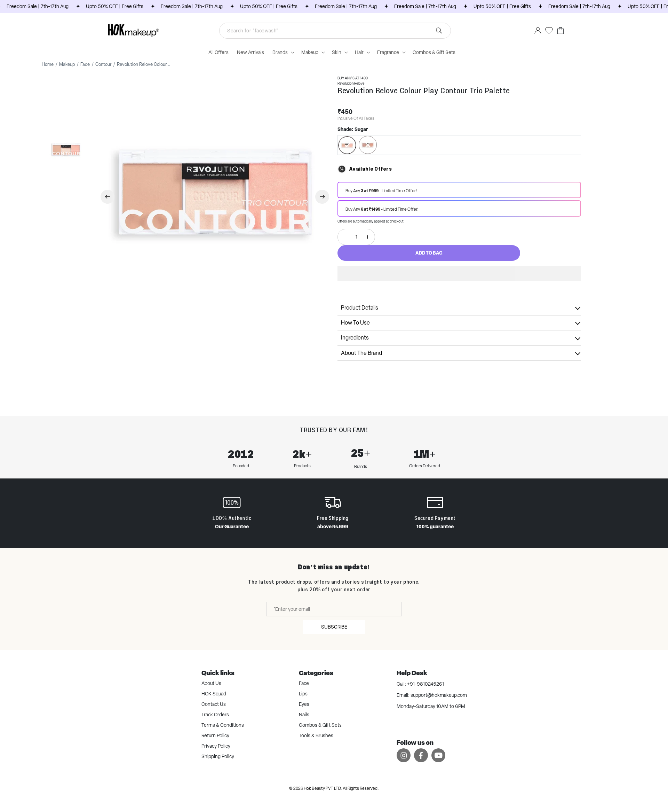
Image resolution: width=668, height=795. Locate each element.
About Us (211, 683)
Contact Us (213, 704)
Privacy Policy (215, 746)
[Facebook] (421, 755)
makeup (67, 64)
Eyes (304, 704)
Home (48, 64)
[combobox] (335, 31)
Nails (304, 714)
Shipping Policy (217, 756)
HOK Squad (213, 694)
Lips (303, 694)
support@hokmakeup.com (439, 695)
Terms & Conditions (222, 725)
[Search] (348, 30)
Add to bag (429, 253)
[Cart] (560, 30)
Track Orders (215, 714)
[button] (459, 273)
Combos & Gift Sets (320, 725)
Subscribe (334, 627)
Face (85, 64)
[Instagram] (404, 755)
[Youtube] (438, 755)
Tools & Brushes (316, 735)
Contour (103, 64)
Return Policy (215, 735)
